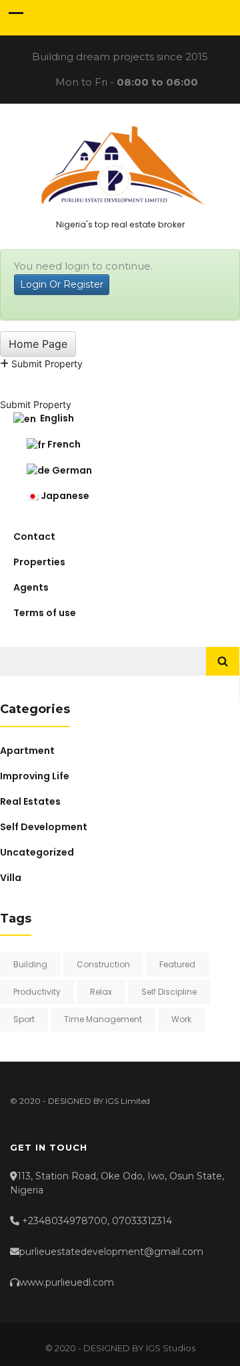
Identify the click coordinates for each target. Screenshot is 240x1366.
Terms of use (44, 612)
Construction (103, 964)
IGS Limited (127, 1101)
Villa (10, 877)
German (71, 470)
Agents (31, 587)
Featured (177, 964)
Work (181, 1019)
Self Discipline (169, 991)
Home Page (38, 344)
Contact (34, 536)
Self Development (43, 827)
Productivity (37, 991)
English (55, 418)
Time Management (103, 1019)
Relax (101, 991)
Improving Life (34, 776)
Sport (24, 1019)
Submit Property (46, 363)
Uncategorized (37, 852)
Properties (39, 562)
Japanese (64, 495)
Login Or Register (61, 284)
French (63, 444)
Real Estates (30, 801)
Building (30, 964)
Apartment (27, 750)
